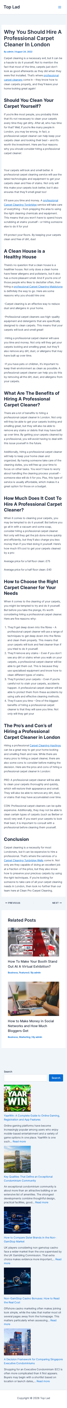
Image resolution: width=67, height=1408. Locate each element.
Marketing (24, 1037)
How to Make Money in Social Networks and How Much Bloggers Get (31, 1026)
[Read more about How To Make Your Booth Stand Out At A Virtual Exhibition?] (33, 941)
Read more (19, 1141)
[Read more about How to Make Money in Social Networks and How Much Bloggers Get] (33, 998)
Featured (24, 972)
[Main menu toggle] (59, 7)
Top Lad (12, 7)
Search (8, 1071)
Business (13, 972)
